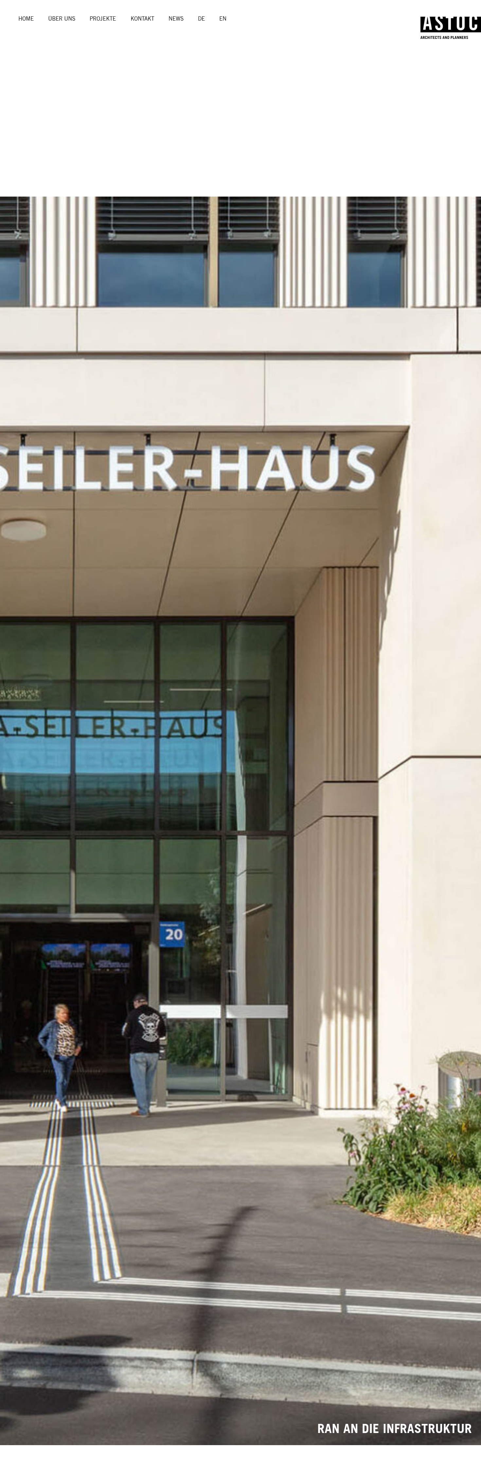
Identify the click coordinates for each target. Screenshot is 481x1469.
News (176, 18)
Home (26, 18)
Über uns (61, 18)
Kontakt (142, 18)
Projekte (103, 18)
